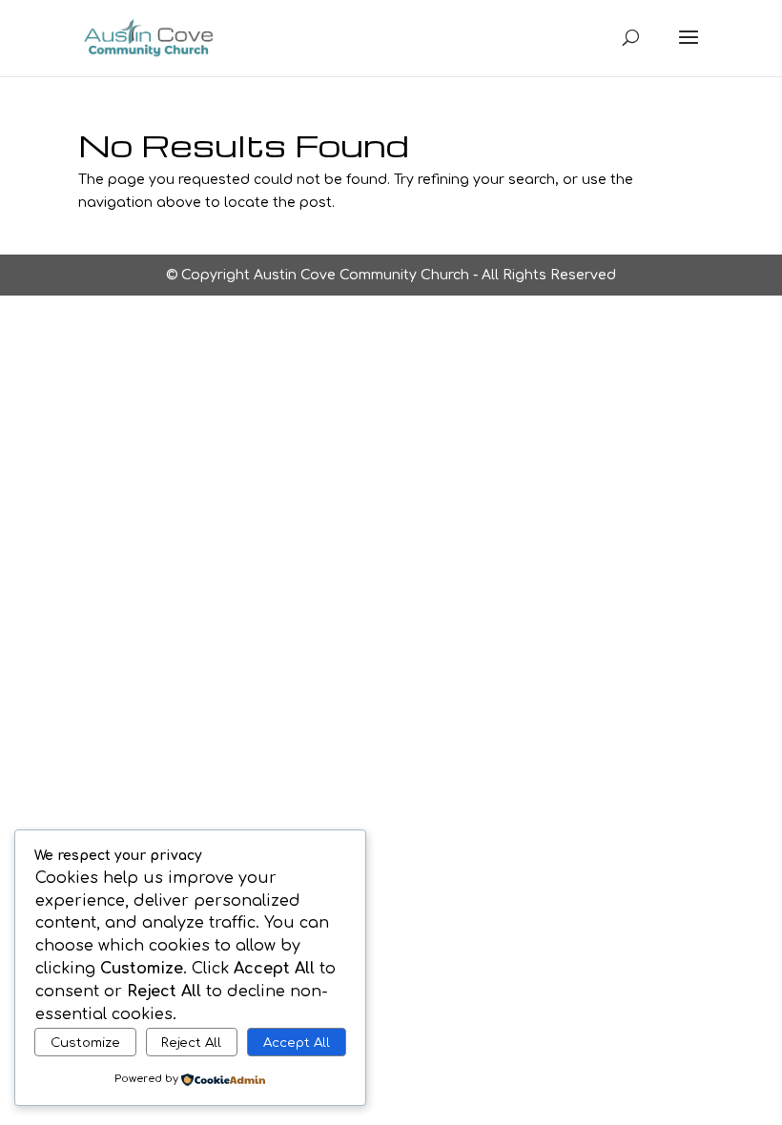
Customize (85, 1042)
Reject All (191, 1042)
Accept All (296, 1042)
